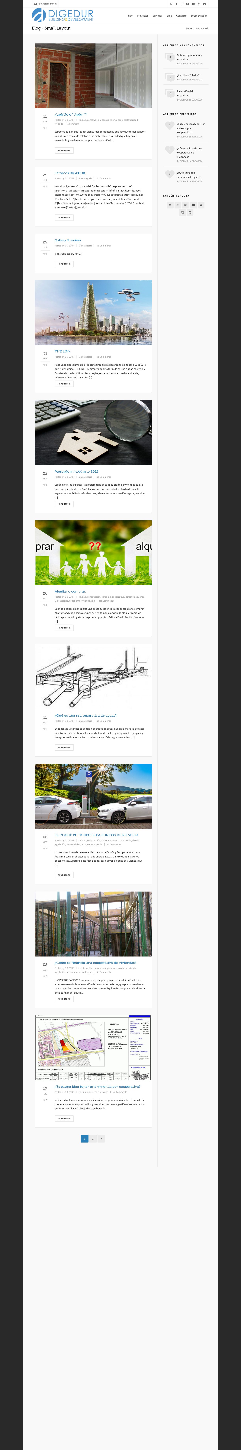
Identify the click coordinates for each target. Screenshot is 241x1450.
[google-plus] (183, 3)
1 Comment (73, 123)
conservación (94, 119)
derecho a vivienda (135, 596)
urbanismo (74, 600)
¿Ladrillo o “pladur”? (71, 114)
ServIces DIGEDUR (70, 173)
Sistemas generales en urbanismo (189, 57)
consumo (106, 596)
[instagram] (199, 3)
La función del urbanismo (185, 93)
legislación (60, 844)
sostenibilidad (131, 119)
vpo (93, 600)
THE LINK (62, 351)
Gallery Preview (68, 240)
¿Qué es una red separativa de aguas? (86, 715)
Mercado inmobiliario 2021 (76, 471)
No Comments (103, 178)
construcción (108, 119)
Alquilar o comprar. (70, 591)
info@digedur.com (47, 3)
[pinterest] (194, 3)
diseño (119, 119)
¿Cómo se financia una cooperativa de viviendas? (95, 963)
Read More (64, 150)
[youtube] (188, 3)
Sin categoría (85, 178)
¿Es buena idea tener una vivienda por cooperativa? (97, 1086)
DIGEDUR (69, 119)
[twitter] (171, 3)
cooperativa (118, 596)
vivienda (59, 123)
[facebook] (177, 3)
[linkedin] (205, 3)
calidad (82, 119)
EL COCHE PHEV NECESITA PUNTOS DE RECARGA (97, 835)
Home (189, 28)
